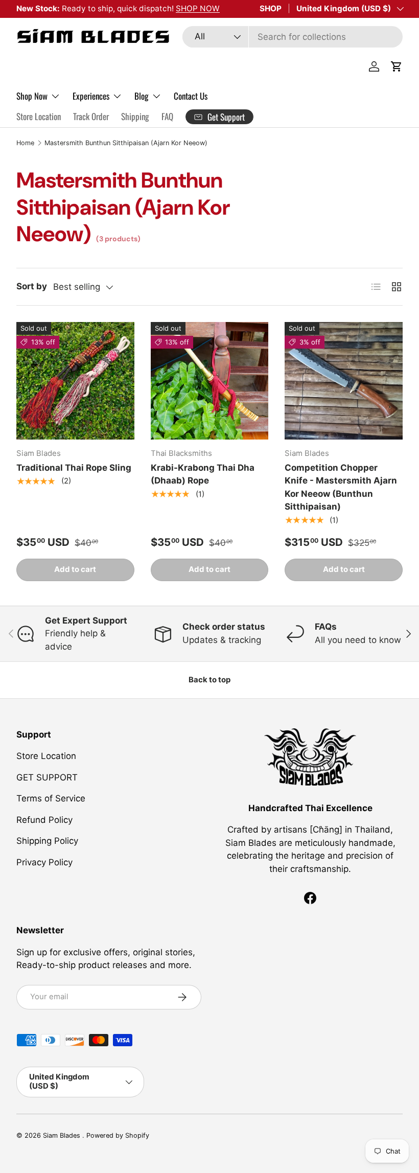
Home (25, 143)
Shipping (135, 116)
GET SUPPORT (47, 777)
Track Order (91, 116)
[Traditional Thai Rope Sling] (75, 381)
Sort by (31, 286)
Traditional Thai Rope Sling (73, 468)
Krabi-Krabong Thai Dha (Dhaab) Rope (202, 474)
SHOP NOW (198, 8)
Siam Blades (62, 1135)
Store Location (38, 116)
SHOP (271, 8)
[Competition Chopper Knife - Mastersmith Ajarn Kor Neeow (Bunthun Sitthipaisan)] (344, 381)
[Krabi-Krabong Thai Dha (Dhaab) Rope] (210, 381)
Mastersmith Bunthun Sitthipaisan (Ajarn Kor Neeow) (125, 143)
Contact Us (190, 95)
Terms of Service (50, 798)
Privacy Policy (44, 862)
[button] (396, 66)
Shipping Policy (47, 841)
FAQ (167, 116)
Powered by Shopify (117, 1135)
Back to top (209, 679)
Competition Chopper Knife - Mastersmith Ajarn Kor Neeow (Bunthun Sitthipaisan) (341, 487)
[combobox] (292, 37)
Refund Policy (44, 820)
